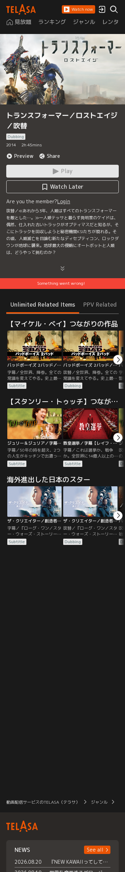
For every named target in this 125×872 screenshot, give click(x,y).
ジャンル (99, 802)
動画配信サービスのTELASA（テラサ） (43, 802)
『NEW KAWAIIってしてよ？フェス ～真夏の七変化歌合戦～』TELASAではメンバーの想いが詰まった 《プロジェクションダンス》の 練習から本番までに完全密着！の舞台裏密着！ (79, 861)
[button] (78, 9)
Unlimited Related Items (42, 304)
